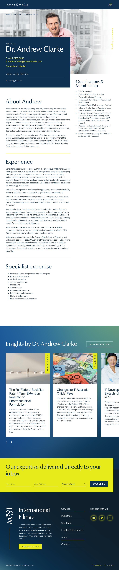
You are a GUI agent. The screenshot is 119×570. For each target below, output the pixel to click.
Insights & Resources (72, 530)
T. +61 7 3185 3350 (15, 58)
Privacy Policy (96, 565)
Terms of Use (108, 565)
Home (8, 14)
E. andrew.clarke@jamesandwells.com (24, 61)
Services (65, 508)
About (64, 537)
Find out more (30, 546)
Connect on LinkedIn (15, 66)
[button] (11, 442)
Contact (65, 544)
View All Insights (100, 344)
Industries (66, 516)
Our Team (17, 14)
